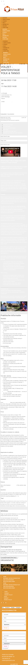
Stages (5, 21)
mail (13, 166)
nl (0, 1)
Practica (5, 280)
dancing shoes (6, 402)
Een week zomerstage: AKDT (10, 131)
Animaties (6, 24)
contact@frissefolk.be (8, 660)
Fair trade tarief (6, 126)
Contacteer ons (18, 297)
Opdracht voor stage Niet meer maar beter (12, 132)
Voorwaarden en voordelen (9, 128)
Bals (4, 22)
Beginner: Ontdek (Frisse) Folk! (11, 578)
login (5, 591)
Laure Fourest (15, 101)
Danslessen (6, 19)
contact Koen (22, 496)
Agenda (5, 17)
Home (4, 576)
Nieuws (5, 26)
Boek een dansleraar (9, 581)
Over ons (5, 27)
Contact (6, 4)
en (4, 1)
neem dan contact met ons (16, 117)
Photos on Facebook (8, 349)
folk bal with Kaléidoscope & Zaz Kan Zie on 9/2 (15, 332)
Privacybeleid (5, 648)
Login (2, 4)
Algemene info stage (8, 124)
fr (2, 1)
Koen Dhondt (8, 101)
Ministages (5, 129)
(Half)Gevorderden (8, 580)
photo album (13, 485)
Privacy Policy (8, 594)
